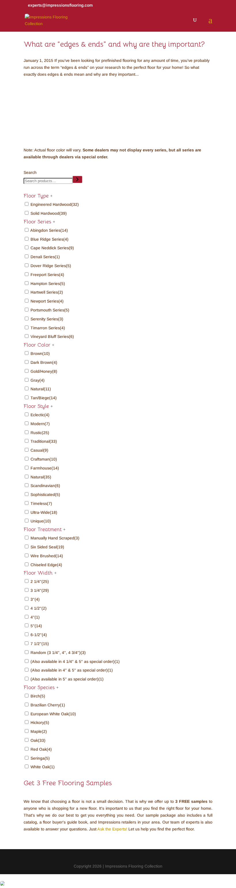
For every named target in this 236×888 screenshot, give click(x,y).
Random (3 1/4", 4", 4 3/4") (58, 652)
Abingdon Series (49, 230)
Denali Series (45, 256)
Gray (38, 380)
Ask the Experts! (112, 829)
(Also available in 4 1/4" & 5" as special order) (75, 661)
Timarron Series (48, 328)
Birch (38, 696)
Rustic (40, 432)
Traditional (44, 441)
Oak (38, 740)
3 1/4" (40, 590)
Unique (41, 521)
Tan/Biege (44, 397)
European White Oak (53, 714)
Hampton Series (48, 283)
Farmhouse (45, 468)
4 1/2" (39, 608)
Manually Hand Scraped (55, 538)
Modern (40, 423)
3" (35, 599)
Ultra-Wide (44, 512)
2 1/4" (40, 581)
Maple (39, 731)
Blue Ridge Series (49, 239)
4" (35, 617)
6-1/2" (39, 634)
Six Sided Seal (47, 547)
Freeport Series (47, 274)
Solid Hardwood (49, 213)
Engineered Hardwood (55, 204)
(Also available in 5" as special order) (67, 679)
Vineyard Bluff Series (52, 336)
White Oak (43, 767)
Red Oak (41, 749)
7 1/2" (40, 643)
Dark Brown (44, 362)
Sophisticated (45, 494)
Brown (40, 353)
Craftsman (44, 459)
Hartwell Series (47, 292)
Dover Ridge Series (51, 265)
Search (30, 172)
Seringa (40, 758)
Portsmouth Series (50, 310)
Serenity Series (47, 319)
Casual (39, 450)
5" (36, 625)
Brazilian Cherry (48, 705)
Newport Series (47, 301)
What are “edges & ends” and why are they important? (114, 44)
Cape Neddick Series (52, 248)
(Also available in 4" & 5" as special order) (72, 670)
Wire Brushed (47, 556)
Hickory (40, 722)
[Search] (77, 179)
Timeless (41, 503)
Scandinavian (45, 485)
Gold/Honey (44, 371)
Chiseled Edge (46, 564)
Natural (41, 389)
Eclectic (40, 414)
